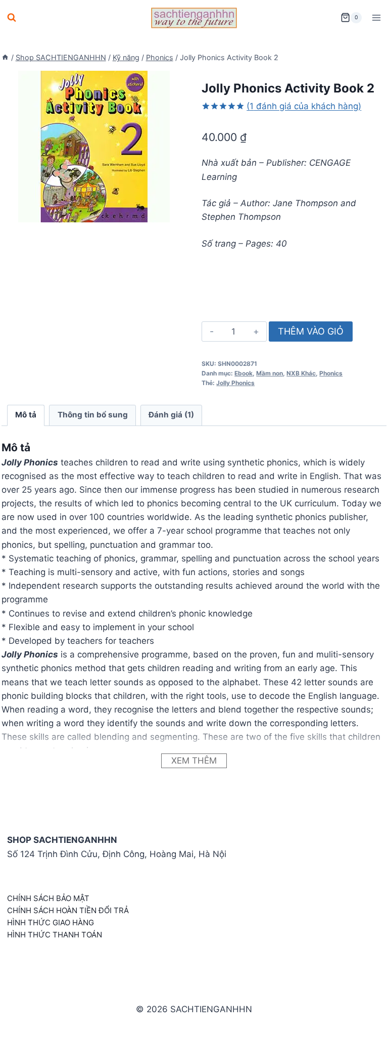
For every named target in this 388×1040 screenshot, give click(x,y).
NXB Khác (301, 373)
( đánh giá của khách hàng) (304, 106)
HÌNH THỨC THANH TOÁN (54, 934)
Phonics (331, 373)
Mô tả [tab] (25, 414)
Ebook (243, 373)
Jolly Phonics (235, 383)
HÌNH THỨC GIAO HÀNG (50, 922)
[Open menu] (376, 17)
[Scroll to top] (364, 1021)
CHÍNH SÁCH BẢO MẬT (48, 898)
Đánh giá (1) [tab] (171, 414)
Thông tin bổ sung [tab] (93, 414)
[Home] (5, 57)
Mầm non (269, 373)
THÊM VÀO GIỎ (311, 331)
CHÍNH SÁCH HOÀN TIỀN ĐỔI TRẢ (68, 910)
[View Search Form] (12, 18)
